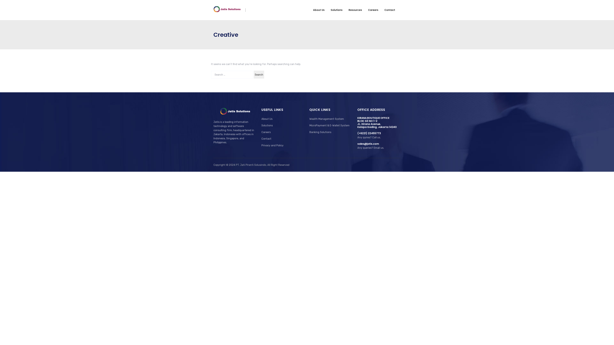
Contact (389, 10)
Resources (355, 10)
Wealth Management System (326, 118)
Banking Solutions (320, 132)
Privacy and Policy (272, 145)
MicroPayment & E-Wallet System (329, 125)
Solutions (336, 10)
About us (319, 10)
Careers (373, 10)
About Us (266, 118)
